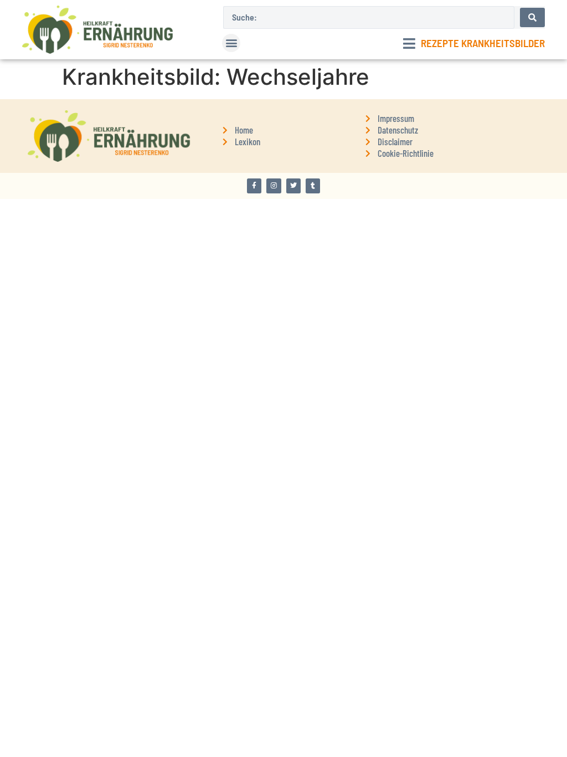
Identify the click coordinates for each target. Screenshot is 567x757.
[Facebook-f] (254, 185)
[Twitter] (293, 185)
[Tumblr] (313, 185)
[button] (231, 43)
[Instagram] (273, 185)
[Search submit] (532, 17)
